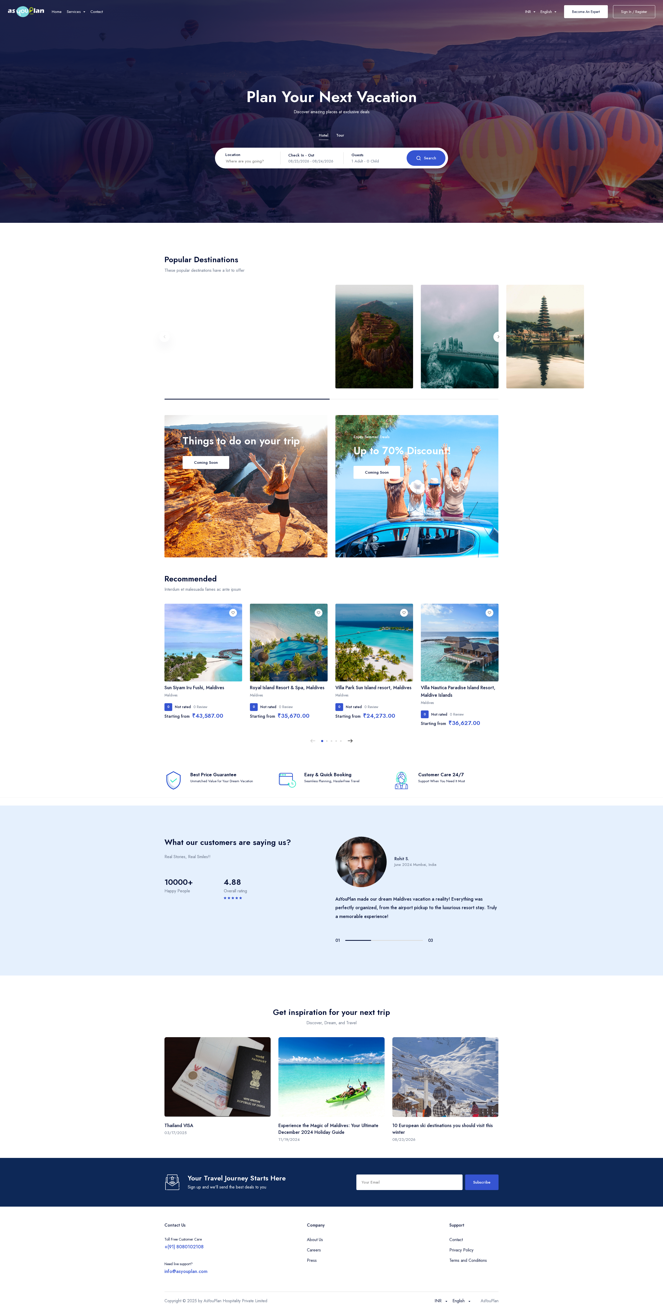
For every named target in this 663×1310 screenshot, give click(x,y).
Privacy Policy (461, 1250)
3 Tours (544, 295)
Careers (314, 1250)
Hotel (323, 135)
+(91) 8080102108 (184, 1246)
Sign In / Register (634, 11)
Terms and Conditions (468, 1260)
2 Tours (373, 295)
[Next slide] (498, 337)
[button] (322, 741)
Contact (96, 12)
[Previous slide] (164, 337)
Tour (340, 135)
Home (57, 12)
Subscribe (482, 1182)
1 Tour (202, 295)
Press (312, 1260)
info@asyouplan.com (185, 1271)
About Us (315, 1240)
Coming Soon (206, 462)
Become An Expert (586, 11)
